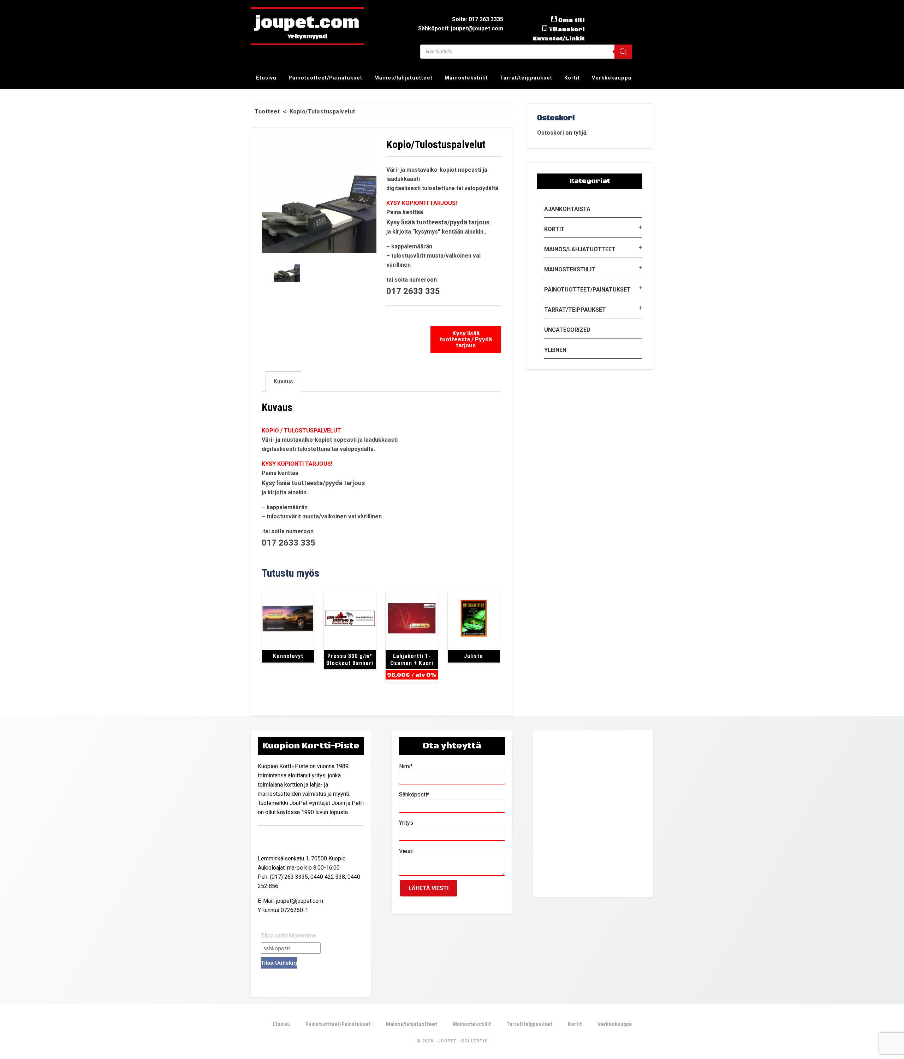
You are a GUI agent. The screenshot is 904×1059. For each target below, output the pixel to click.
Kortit (554, 229)
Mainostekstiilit (569, 269)
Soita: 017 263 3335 (477, 19)
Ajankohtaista (567, 209)
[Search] (623, 52)
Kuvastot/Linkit (559, 38)
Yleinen (555, 350)
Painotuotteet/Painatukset (587, 289)
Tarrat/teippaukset (575, 309)
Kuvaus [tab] (283, 381)
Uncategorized (567, 329)
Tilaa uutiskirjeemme (288, 935)
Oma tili (571, 20)
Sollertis (474, 1041)
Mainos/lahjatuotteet (579, 249)
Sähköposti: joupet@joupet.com (460, 28)
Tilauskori (567, 29)
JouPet (447, 1041)
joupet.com (307, 23)
